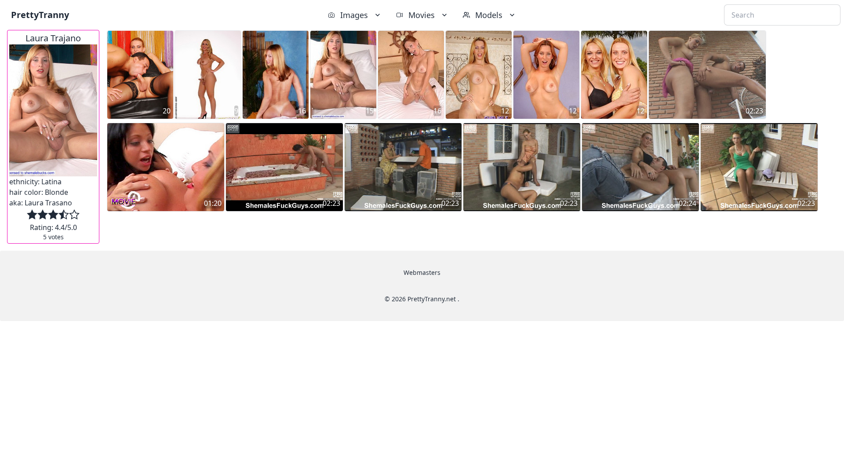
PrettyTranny (40, 15)
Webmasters (422, 272)
